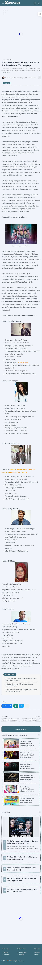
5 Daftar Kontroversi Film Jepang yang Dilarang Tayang (19, 685)
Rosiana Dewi (23, 362)
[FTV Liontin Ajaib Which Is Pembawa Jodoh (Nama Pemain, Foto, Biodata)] (11, 743)
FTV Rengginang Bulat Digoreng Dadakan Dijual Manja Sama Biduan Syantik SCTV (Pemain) (27, 800)
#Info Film (6, 83)
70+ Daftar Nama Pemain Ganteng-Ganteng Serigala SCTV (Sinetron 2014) (22, 842)
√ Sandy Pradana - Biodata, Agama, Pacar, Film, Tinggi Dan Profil (22, 890)
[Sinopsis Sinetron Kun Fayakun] (21, 234)
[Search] (38, 2)
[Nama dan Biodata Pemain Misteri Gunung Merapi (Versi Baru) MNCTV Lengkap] (11, 766)
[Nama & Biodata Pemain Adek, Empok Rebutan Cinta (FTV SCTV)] (11, 789)
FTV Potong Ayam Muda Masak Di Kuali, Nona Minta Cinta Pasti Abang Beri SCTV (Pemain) (27, 755)
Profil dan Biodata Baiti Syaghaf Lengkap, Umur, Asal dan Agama (22, 858)
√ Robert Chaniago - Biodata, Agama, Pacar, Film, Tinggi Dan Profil (22, 879)
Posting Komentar (21, 729)
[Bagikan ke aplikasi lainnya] (27, 706)
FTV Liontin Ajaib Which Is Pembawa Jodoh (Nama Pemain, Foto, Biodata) (27, 744)
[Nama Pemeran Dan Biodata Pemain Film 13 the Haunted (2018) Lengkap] (11, 777)
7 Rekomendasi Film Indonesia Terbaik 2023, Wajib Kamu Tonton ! (21, 679)
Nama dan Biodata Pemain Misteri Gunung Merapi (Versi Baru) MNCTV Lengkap (27, 766)
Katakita (9, 961)
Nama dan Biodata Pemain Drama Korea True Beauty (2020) (21, 869)
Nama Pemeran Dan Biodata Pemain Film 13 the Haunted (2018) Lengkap (27, 778)
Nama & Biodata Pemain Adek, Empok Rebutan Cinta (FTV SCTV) (27, 789)
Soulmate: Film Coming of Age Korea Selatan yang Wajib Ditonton (21, 690)
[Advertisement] (21, 34)
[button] (34, 2)
